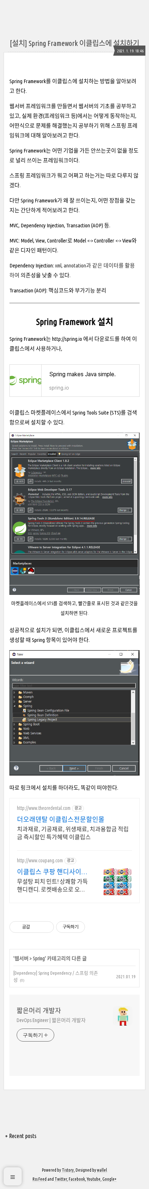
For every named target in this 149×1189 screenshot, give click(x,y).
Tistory (68, 1170)
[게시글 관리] (45, 927)
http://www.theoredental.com (44, 808)
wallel (102, 1170)
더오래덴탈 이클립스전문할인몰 (61, 819)
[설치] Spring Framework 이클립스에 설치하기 (74, 43)
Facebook (77, 1179)
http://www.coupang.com (40, 860)
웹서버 (21, 958)
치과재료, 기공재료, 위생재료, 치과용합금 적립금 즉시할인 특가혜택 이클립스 (73, 833)
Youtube (94, 1179)
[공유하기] (36, 927)
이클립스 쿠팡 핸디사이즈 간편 (52, 872)
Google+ (109, 1179)
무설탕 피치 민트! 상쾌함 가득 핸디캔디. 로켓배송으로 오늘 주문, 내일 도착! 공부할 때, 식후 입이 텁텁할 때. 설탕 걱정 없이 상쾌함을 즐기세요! (52, 885)
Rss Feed (40, 1179)
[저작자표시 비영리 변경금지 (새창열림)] (95, 927)
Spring (39, 958)
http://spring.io (67, 339)
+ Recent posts (21, 1136)
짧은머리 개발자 (39, 1010)
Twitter (61, 1179)
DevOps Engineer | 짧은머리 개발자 (51, 1020)
